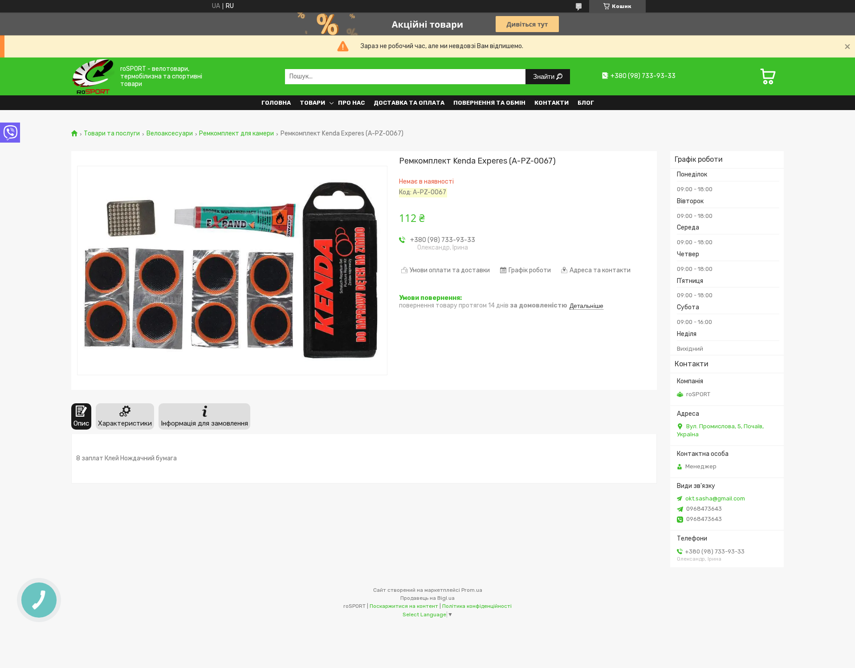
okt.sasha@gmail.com (715, 498)
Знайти (544, 76)
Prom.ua (471, 590)
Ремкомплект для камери (236, 133)
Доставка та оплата (409, 102)
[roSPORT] (92, 76)
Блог (586, 102)
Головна (276, 102)
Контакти (551, 102)
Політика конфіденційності (477, 606)
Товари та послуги (112, 133)
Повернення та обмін (489, 102)
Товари (312, 102)
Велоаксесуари (170, 133)
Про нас (351, 102)
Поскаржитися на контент (404, 606)
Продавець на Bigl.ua (427, 598)
